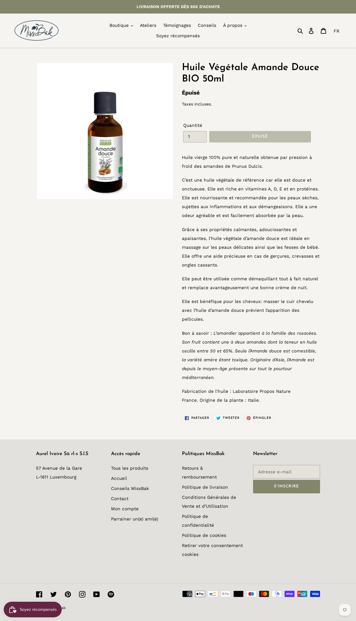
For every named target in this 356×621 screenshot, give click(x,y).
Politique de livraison (205, 487)
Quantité (192, 125)
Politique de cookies (204, 535)
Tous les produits (129, 468)
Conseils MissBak (130, 488)
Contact (119, 498)
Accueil (119, 478)
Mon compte (125, 508)
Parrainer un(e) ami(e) (134, 518)
